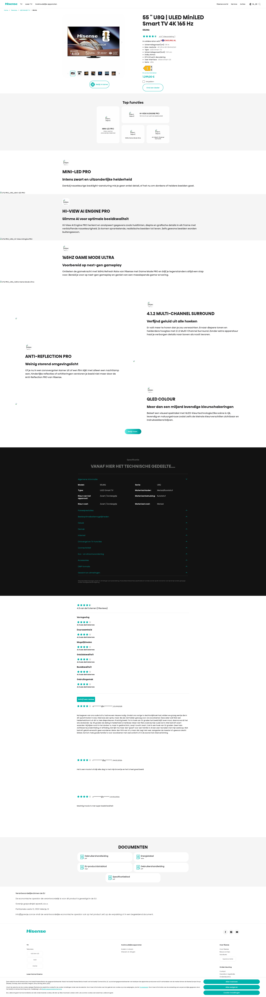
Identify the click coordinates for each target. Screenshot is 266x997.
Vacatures (223, 955)
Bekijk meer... (133, 431)
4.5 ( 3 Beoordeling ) (167, 36)
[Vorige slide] (65, 42)
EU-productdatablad (149, 73)
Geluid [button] (81, 523)
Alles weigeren (232, 987)
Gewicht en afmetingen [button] (89, 573)
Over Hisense (224, 945)
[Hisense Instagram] (231, 932)
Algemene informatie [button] (88, 479)
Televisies (14, 10)
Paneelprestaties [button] (86, 510)
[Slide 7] (113, 73)
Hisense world (222, 4)
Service (234, 4)
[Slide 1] (72, 73)
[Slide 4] (93, 73)
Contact (222, 971)
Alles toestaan (232, 981)
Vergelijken (150, 81)
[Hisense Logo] (11, 4)
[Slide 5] (100, 73)
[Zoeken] (259, 4)
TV (21, 4)
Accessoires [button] (83, 560)
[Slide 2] (79, 73)
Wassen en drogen (128, 952)
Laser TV (28, 4)
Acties (242, 4)
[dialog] (133, 987)
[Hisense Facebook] (225, 932)
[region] (93, 42)
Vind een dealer (153, 88)
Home (6, 10)
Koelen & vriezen (127, 949)
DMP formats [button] (84, 566)
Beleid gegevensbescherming (52, 989)
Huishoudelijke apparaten (46, 4)
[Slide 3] (86, 73)
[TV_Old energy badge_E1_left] (148, 71)
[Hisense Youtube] (237, 932)
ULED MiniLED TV (25, 10)
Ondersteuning (226, 967)
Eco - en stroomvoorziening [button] (91, 554)
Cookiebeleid (144, 987)
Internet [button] (81, 535)
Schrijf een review (86, 699)
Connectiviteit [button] (84, 548)
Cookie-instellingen (232, 992)
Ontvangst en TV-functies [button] (90, 541)
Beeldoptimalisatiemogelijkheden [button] (93, 516)
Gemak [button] (81, 529)
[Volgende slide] (121, 42)
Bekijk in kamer (102, 84)
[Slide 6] (107, 73)
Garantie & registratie (227, 974)
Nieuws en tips (225, 952)
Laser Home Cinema (34, 974)
